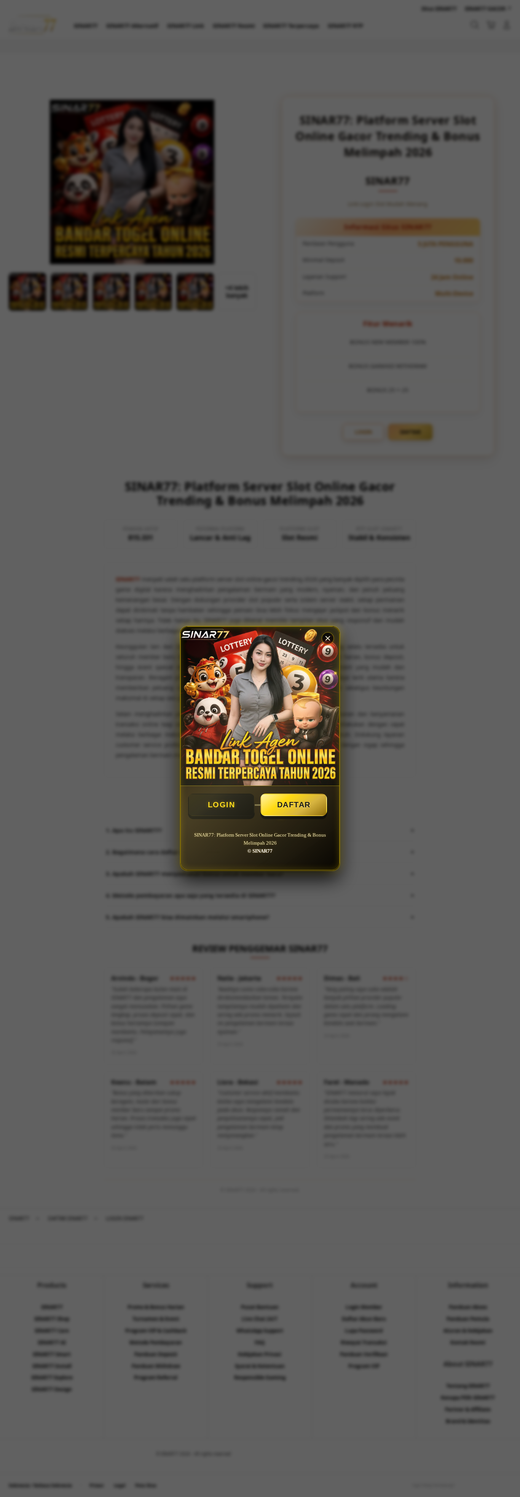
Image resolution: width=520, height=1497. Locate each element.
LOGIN (221, 804)
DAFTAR (294, 804)
